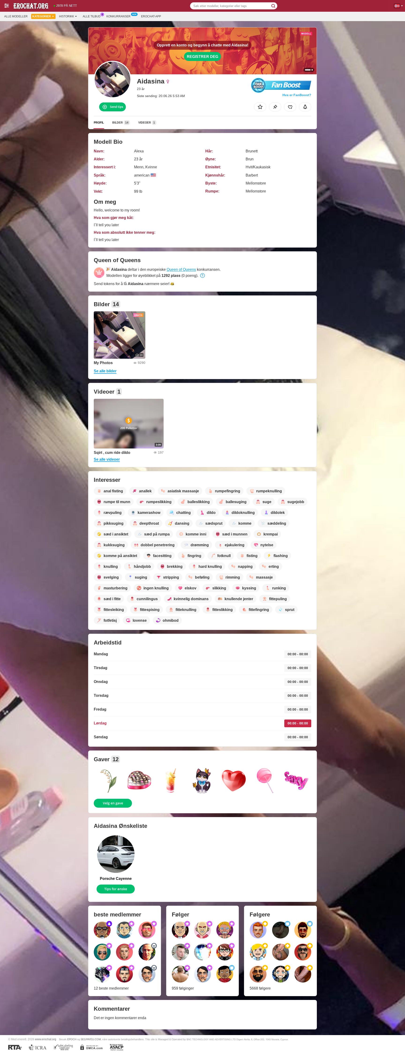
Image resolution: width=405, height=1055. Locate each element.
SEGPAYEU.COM (91, 1039)
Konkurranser (118, 16)
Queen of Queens (181, 269)
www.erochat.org (45, 1039)
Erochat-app (151, 16)
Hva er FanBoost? (296, 95)
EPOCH (71, 1039)
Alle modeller (16, 16)
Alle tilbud (92, 16)
